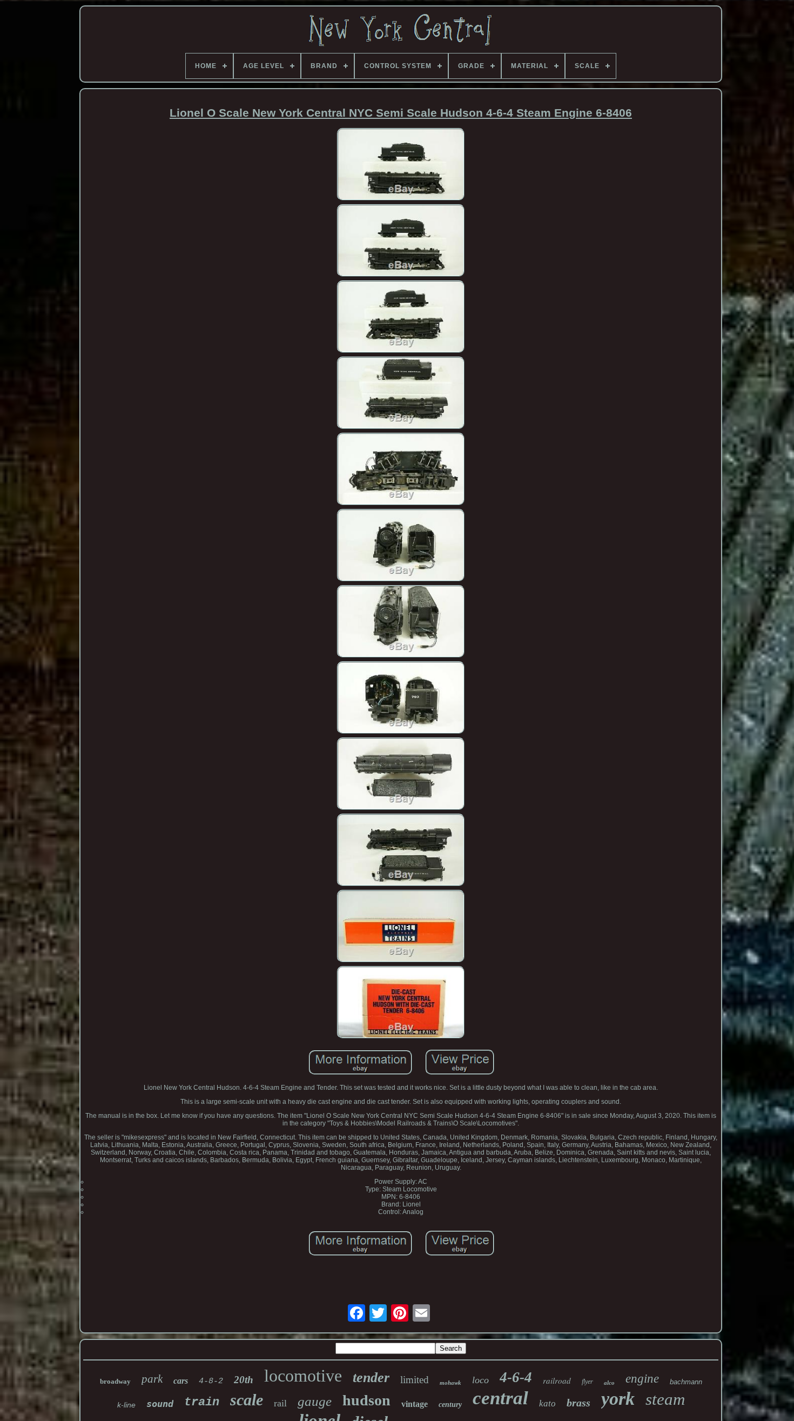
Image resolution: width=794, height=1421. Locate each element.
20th (243, 1379)
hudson (366, 1400)
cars (180, 1380)
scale (246, 1400)
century (450, 1404)
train (201, 1402)
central (500, 1398)
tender (371, 1377)
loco (480, 1380)
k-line (126, 1404)
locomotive (303, 1375)
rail (280, 1403)
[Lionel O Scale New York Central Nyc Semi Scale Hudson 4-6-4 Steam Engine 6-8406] (400, 165)
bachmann (686, 1382)
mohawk (450, 1382)
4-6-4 (516, 1377)
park (152, 1378)
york (618, 1399)
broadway (115, 1381)
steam (665, 1399)
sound (159, 1403)
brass (578, 1403)
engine (642, 1378)
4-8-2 (211, 1381)
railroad (557, 1380)
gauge (315, 1401)
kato (547, 1403)
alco (609, 1382)
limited (414, 1379)
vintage (414, 1404)
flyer (587, 1381)
